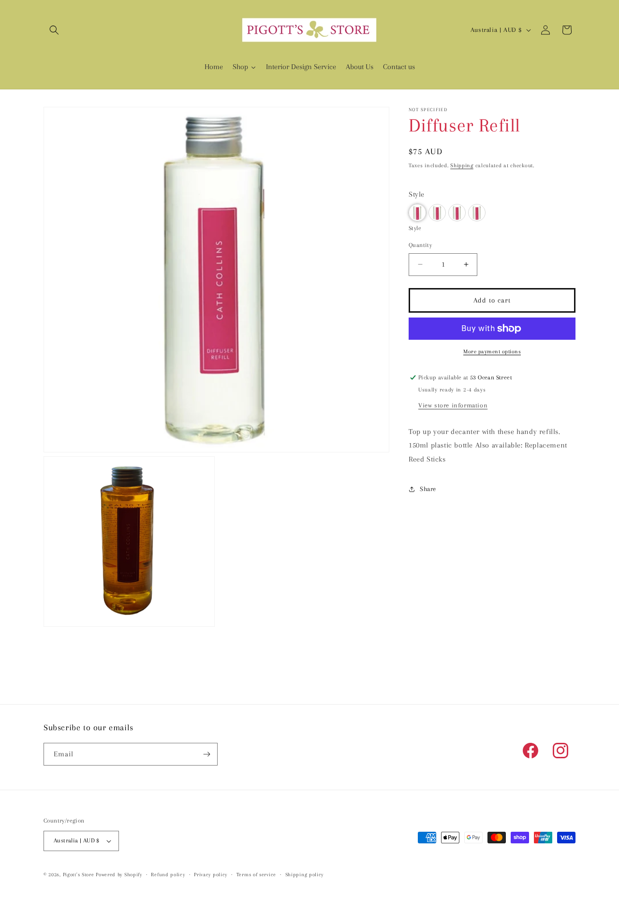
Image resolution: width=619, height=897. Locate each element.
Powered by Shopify (119, 874)
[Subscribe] (206, 754)
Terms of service (256, 874)
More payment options (492, 351)
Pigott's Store (78, 874)
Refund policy (168, 874)
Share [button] (428, 488)
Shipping (461, 165)
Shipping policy (304, 874)
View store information (452, 405)
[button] (54, 30)
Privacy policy (210, 874)
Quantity (420, 245)
